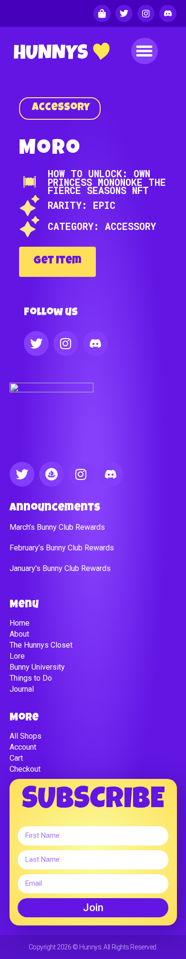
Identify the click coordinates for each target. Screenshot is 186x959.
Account (23, 747)
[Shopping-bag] (102, 13)
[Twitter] (124, 13)
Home (20, 623)
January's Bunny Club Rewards (60, 568)
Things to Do (31, 678)
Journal (22, 689)
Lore (17, 656)
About (19, 634)
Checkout (25, 769)
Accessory (61, 108)
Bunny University (37, 667)
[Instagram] (146, 13)
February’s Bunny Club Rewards (62, 547)
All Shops (25, 736)
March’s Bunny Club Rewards (57, 527)
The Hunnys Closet (41, 645)
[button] (144, 51)
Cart (16, 758)
